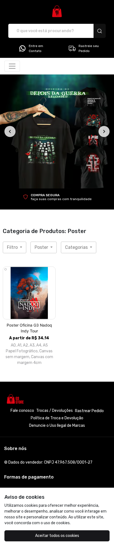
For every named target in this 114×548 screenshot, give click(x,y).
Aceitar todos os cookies (57, 535)
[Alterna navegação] (12, 66)
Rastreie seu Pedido (89, 48)
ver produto (29, 293)
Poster (42, 247)
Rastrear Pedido (89, 411)
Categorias (77, 247)
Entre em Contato (36, 48)
